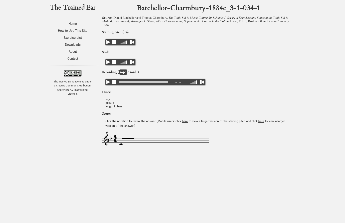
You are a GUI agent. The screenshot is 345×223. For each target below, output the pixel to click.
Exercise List (72, 38)
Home (72, 24)
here (185, 121)
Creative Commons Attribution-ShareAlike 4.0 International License (73, 89)
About (73, 52)
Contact (72, 58)
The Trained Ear (73, 7)
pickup (109, 102)
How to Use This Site (72, 31)
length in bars (113, 106)
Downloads (73, 45)
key (107, 99)
